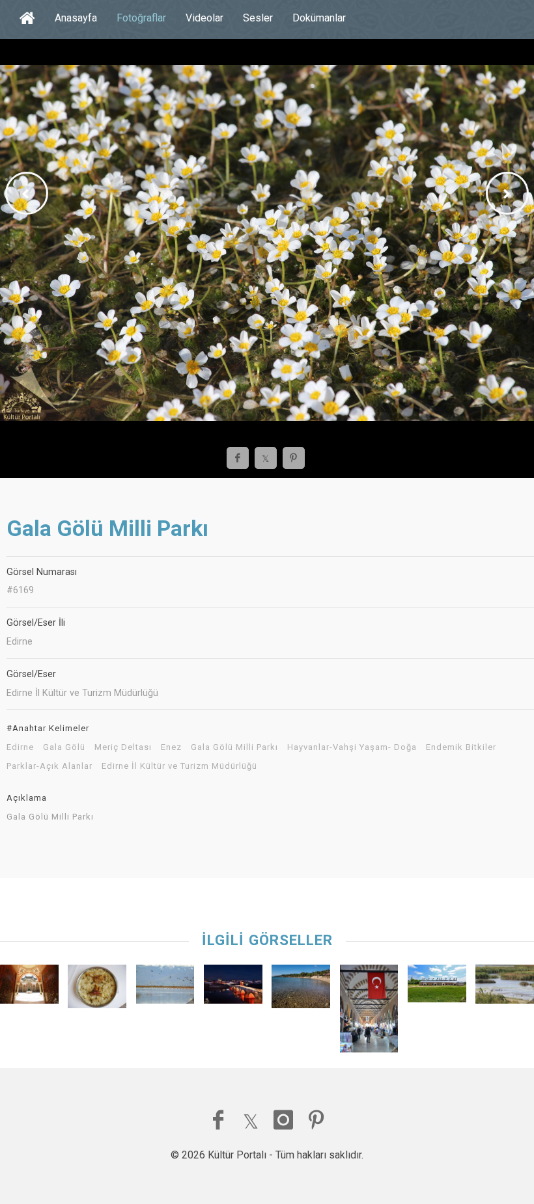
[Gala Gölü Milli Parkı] (504, 987)
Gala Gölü (64, 747)
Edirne (20, 747)
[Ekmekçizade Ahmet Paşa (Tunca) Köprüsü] (233, 987)
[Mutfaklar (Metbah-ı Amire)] (437, 987)
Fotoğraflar (141, 18)
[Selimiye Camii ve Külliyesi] (29, 987)
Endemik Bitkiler (461, 747)
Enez (171, 747)
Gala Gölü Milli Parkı (234, 747)
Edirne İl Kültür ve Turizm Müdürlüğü (179, 766)
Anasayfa (76, 18)
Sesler (258, 18)
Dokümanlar (319, 18)
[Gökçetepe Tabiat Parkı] (301, 990)
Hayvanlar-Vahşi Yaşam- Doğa (352, 747)
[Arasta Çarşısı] (369, 1011)
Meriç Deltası (123, 747)
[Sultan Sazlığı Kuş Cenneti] (165, 987)
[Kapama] (97, 990)
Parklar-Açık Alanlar (49, 766)
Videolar (204, 18)
